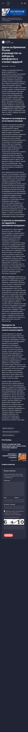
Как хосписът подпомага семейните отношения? (9, 455)
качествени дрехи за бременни (11, 431)
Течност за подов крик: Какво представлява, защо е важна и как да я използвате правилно (14, 446)
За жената (5, 25)
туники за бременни (9, 435)
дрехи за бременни (9, 428)
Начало (4, 18)
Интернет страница (9, 504)
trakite (8, 41)
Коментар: (7, 480)
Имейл (17, 497)
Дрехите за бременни (8, 277)
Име (5, 497)
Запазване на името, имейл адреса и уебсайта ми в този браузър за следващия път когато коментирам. (14, 512)
